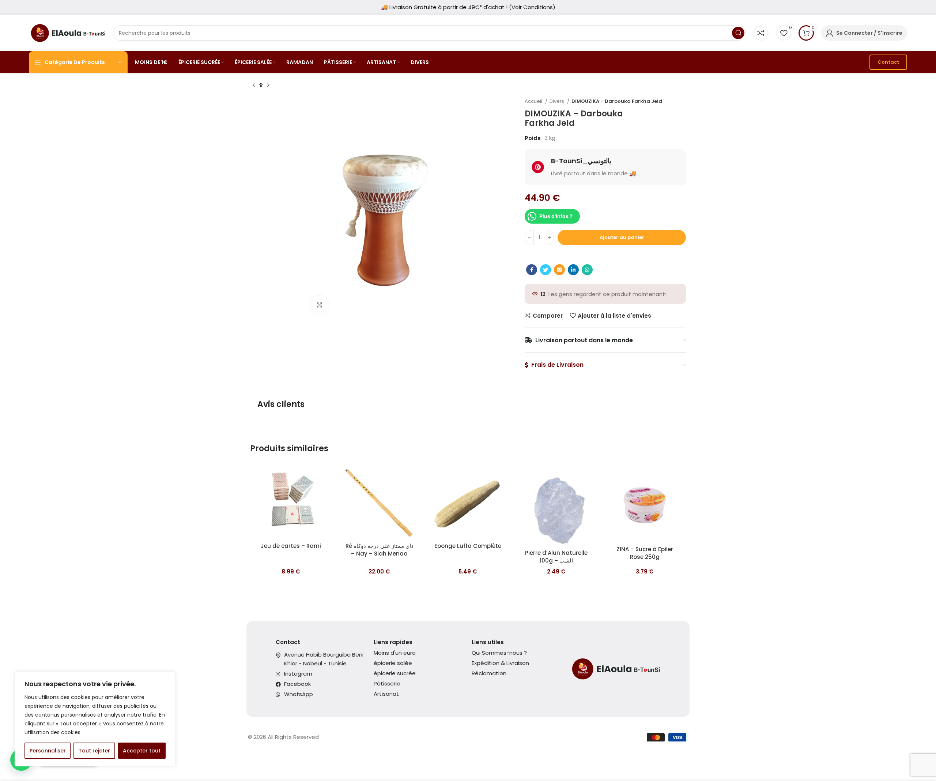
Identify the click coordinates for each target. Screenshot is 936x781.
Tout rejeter (94, 750)
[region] (95, 719)
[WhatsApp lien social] (587, 269)
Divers (557, 101)
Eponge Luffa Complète (467, 546)
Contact (888, 62)
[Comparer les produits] (761, 33)
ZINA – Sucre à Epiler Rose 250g (644, 553)
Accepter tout (142, 750)
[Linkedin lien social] (573, 269)
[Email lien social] (559, 269)
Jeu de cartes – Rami (291, 546)
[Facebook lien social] (531, 269)
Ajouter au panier (622, 237)
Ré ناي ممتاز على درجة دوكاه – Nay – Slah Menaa (379, 549)
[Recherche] (738, 33)
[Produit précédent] (253, 85)
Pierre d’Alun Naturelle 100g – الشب (556, 556)
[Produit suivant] (268, 85)
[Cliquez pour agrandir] (319, 305)
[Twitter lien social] (545, 269)
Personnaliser (48, 750)
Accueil (534, 101)
